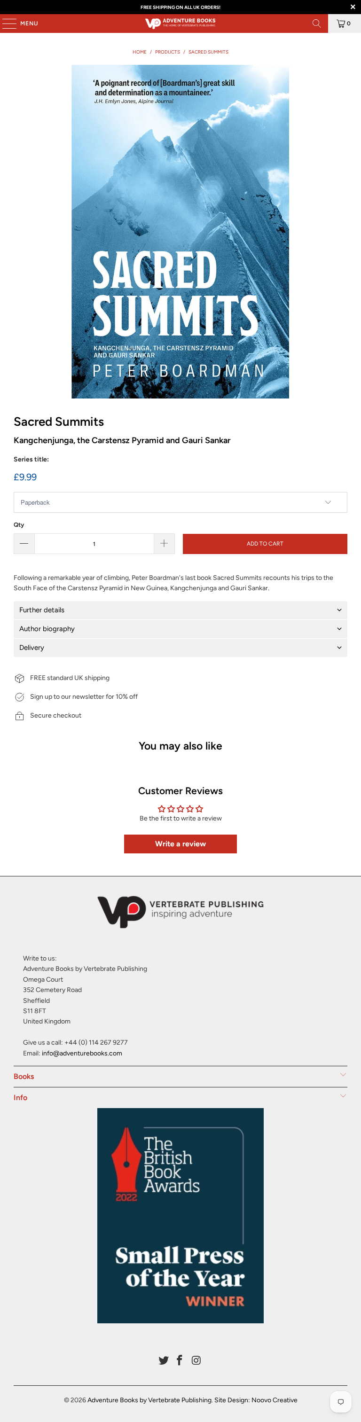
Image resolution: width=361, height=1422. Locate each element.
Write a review (180, 843)
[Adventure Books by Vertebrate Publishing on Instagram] (196, 1361)
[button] (180, 610)
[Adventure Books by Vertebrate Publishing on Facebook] (180, 1361)
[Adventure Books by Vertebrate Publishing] (180, 23)
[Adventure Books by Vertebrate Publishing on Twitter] (164, 1361)
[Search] (317, 23)
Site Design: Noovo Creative (256, 1400)
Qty (19, 524)
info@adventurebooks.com (82, 1053)
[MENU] (4, 23)
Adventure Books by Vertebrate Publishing (149, 1400)
